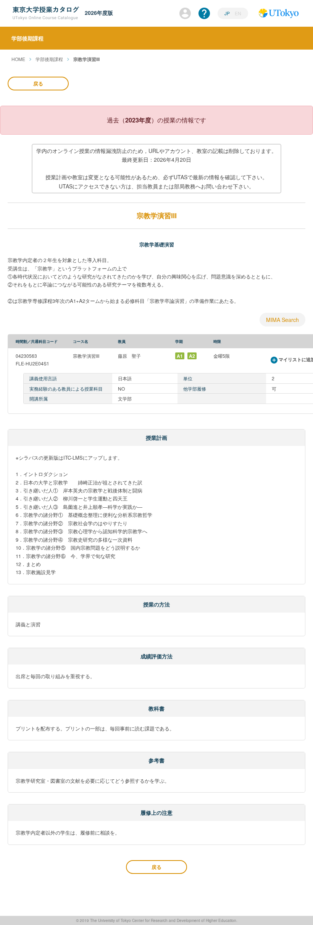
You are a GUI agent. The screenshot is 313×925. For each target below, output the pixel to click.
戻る (38, 83)
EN (238, 13)
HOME (18, 59)
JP (227, 13)
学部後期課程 (49, 59)
